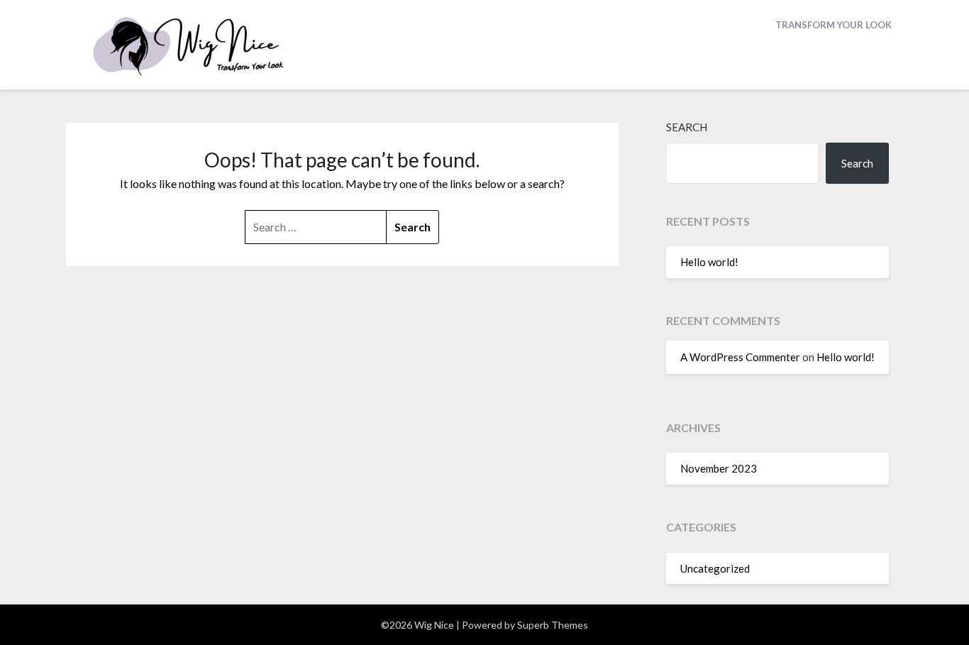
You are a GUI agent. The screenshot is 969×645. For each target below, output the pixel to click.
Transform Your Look (833, 25)
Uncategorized (715, 568)
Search (686, 127)
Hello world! (709, 261)
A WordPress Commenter (740, 357)
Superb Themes (552, 625)
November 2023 (718, 468)
